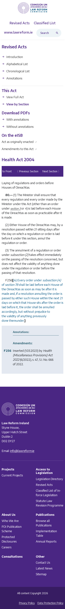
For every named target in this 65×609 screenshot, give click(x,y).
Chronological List (18, 71)
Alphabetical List (17, 64)
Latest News (44, 568)
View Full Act (15, 97)
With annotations (17, 119)
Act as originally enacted (19, 142)
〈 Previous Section (27, 171)
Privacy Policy (27, 603)
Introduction (14, 57)
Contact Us (43, 562)
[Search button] (57, 33)
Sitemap (41, 574)
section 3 (15, 208)
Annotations (14, 78)
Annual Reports (46, 541)
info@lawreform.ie (22, 450)
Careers (7, 547)
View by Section (17, 104)
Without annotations (20, 126)
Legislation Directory (49, 479)
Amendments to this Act (19, 149)
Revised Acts (44, 485)
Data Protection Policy (50, 603)
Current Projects (12, 475)
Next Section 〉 (51, 171)
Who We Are (10, 520)
